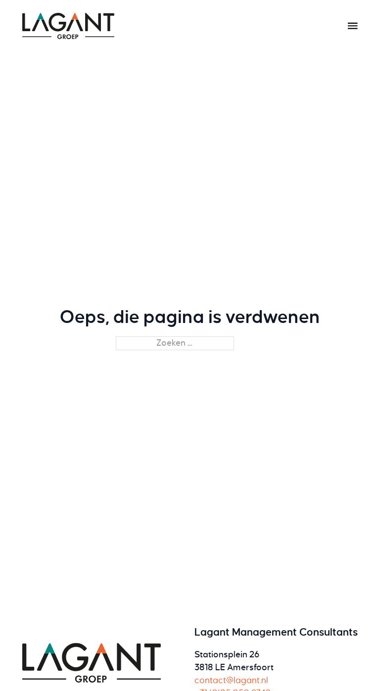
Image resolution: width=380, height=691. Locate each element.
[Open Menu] (353, 25)
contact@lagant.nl (231, 680)
